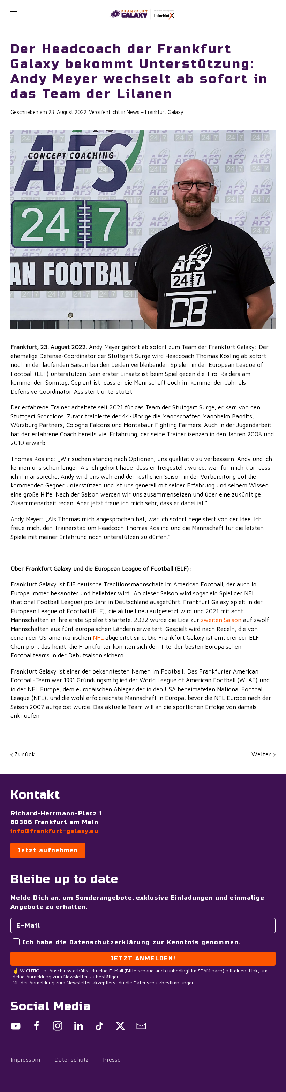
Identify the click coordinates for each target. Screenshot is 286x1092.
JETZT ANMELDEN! (143, 958)
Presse (112, 1059)
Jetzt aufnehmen (48, 850)
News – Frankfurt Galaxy (155, 112)
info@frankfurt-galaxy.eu (54, 831)
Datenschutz (71, 1059)
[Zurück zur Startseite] (143, 14)
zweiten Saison (221, 619)
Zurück (24, 754)
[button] (13, 14)
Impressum (25, 1059)
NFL (98, 637)
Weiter (261, 754)
